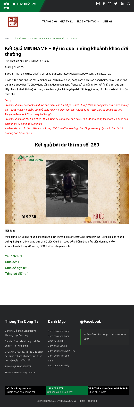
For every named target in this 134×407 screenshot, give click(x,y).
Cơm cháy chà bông (58, 331)
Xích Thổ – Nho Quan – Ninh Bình (108, 388)
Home (8, 38)
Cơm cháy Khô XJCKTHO (61, 350)
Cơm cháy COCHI (57, 345)
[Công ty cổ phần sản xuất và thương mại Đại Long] (13, 21)
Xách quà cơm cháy (58, 365)
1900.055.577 (55, 388)
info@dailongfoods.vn (19, 388)
